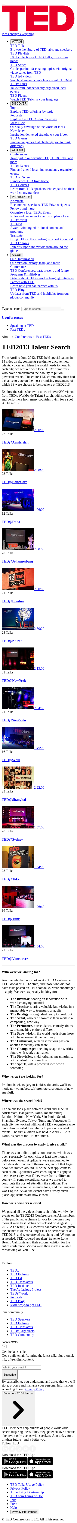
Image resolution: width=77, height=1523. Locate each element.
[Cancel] (62, 309)
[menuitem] (42, 48)
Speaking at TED (22, 325)
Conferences (12, 317)
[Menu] (3, 4)
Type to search (11, 308)
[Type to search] (3, 305)
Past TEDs (17, 329)
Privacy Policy (34, 1389)
